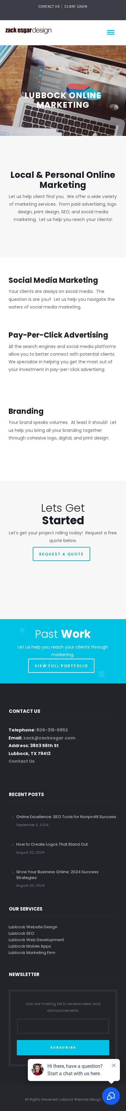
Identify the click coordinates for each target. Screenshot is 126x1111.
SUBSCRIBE (63, 1047)
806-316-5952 (52, 730)
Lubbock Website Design (33, 927)
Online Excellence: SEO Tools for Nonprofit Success (66, 817)
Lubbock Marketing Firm (32, 953)
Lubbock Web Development (36, 940)
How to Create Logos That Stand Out (52, 844)
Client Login (76, 6)
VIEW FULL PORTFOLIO (61, 665)
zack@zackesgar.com (49, 738)
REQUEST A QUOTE (61, 554)
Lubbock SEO (21, 933)
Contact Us (49, 6)
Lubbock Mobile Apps (30, 946)
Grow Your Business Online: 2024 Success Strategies (57, 874)
